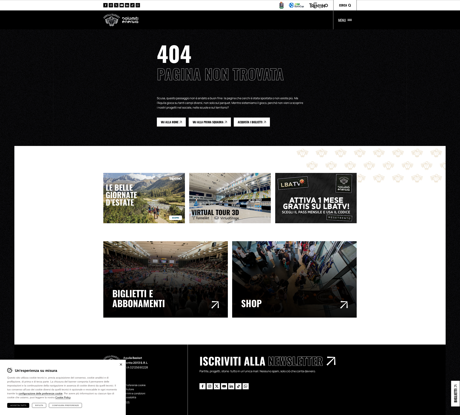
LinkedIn (127, 5)
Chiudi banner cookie (121, 364)
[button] (345, 5)
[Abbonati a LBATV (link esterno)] (318, 198)
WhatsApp (138, 5)
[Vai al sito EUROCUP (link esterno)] (296, 5)
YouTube (121, 5)
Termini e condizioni (134, 393)
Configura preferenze (65, 405)
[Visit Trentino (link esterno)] (146, 198)
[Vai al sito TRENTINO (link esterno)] (318, 5)
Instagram (111, 5)
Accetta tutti (18, 405)
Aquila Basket (111, 20)
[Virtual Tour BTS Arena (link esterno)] (232, 198)
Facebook (105, 5)
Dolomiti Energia (130, 20)
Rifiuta (39, 405)
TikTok (132, 5)
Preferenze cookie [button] (135, 385)
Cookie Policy (62, 397)
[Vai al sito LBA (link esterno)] (281, 5)
